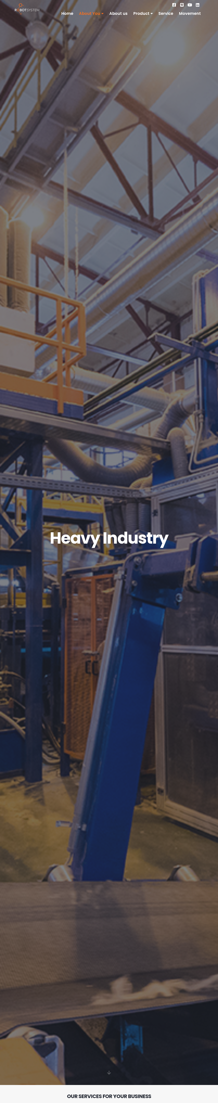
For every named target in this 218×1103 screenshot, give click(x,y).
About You (89, 13)
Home (67, 13)
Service (165, 13)
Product (141, 13)
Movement (190, 13)
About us (118, 13)
